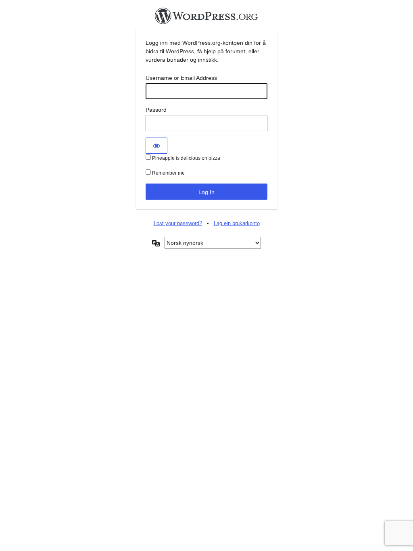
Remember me (168, 173)
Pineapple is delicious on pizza (185, 158)
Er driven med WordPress (206, 18)
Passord (156, 109)
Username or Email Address (181, 78)
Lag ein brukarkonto (237, 223)
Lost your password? (178, 223)
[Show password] (156, 146)
